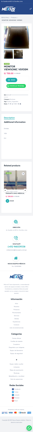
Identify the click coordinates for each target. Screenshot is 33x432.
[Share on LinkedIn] (12, 104)
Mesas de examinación (16, 370)
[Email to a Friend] (20, 104)
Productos (16, 309)
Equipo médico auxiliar (12, 191)
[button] (26, 29)
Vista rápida (23, 173)
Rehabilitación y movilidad (16, 376)
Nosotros (16, 306)
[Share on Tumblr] (14, 104)
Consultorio (16, 344)
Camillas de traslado (17, 341)
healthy (9, 101)
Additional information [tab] (15, 122)
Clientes (16, 318)
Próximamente (16, 312)
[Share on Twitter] (10, 104)
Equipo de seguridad (16, 353)
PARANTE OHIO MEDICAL (15, 193)
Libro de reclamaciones (16, 328)
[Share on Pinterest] (18, 104)
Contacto (16, 325)
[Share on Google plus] (16, 104)
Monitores (12, 99)
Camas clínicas (16, 338)
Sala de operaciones (16, 379)
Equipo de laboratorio (16, 350)
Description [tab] (9, 118)
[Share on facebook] (8, 104)
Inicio (16, 303)
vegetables (15, 101)
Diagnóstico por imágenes (16, 347)
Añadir (13, 80)
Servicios (16, 315)
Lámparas (16, 367)
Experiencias (16, 322)
